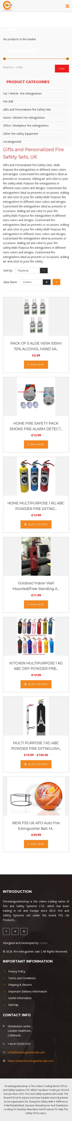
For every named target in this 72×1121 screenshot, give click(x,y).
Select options (38, 524)
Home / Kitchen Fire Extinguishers (24, 117)
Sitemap (13, 1005)
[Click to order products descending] (56, 282)
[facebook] (6, 931)
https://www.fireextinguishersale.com (31, 1061)
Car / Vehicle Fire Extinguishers (22, 93)
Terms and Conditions (22, 978)
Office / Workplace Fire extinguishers (26, 125)
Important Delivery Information (27, 991)
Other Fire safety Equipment (20, 133)
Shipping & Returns (20, 985)
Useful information (19, 998)
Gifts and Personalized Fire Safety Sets (27, 109)
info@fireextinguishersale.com (26, 1052)
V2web (43, 943)
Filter (62, 68)
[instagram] (24, 931)
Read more (37, 364)
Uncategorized (12, 141)
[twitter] (15, 931)
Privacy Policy (16, 971)
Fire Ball (8, 101)
